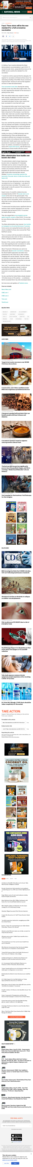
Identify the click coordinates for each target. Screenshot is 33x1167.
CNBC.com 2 (5, 296)
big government (18, 39)
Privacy (4, 1146)
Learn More (6, 1163)
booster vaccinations (18, 251)
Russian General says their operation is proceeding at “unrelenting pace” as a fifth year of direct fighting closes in (16, 890)
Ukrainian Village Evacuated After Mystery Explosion (15, 911)
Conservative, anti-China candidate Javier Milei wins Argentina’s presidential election (16, 388)
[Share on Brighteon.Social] (3, 36)
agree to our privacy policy (9, 1160)
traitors (16, 41)
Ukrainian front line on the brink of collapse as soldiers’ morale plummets (16, 597)
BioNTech (24, 39)
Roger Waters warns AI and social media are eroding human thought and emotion (15, 895)
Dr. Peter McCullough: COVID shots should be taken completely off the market (16, 703)
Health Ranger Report (8, 1044)
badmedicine (12, 39)
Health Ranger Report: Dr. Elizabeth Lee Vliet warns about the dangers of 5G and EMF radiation (16, 649)
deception (26, 40)
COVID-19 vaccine (20, 40)
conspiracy (4, 40)
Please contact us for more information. (10, 737)
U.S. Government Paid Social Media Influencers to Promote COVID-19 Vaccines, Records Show (14, 963)
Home (3, 23)
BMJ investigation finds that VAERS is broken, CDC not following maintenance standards (16, 572)
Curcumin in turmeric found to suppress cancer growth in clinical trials (14, 441)
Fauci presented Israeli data (9, 86)
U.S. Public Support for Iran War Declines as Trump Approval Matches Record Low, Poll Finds (14, 979)
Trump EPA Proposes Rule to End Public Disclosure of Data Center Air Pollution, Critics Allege (15, 953)
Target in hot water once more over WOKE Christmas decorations (15, 363)
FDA (30, 40)
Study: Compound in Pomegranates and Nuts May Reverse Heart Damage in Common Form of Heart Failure (16, 996)
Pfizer (7, 41)
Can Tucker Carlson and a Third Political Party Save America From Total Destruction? (16, 1080)
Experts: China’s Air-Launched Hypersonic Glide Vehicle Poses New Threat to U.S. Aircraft (15, 926)
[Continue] (30, 1125)
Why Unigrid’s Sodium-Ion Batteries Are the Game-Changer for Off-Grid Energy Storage (14, 906)
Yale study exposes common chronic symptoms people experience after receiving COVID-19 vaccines (16, 676)
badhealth (6, 39)
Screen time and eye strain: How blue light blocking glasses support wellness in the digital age (14, 1001)
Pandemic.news (23, 283)
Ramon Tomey (10, 360)
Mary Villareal (10, 32)
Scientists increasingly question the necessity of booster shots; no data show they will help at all (16, 176)
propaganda (11, 41)
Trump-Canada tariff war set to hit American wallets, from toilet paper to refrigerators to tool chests (16, 969)
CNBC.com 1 (5, 292)
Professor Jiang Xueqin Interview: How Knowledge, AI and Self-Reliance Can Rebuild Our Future (16, 1098)
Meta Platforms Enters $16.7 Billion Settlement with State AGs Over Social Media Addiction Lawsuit (15, 901)
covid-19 (14, 40)
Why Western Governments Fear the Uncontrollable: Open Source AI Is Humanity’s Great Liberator (15, 947)
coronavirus (9, 40)
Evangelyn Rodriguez (12, 438)
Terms (8, 1146)
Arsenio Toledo (10, 411)
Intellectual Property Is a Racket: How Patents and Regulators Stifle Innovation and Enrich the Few (14, 958)
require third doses (14, 146)
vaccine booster (21, 41)
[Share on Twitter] (10, 36)
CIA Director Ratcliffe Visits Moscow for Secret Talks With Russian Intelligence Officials (15, 883)
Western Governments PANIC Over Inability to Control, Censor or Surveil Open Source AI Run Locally (15, 1071)
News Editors (10, 464)
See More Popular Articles (16, 1017)
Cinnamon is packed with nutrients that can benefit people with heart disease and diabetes (16, 415)
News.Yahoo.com (6, 289)
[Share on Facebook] (6, 36)
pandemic (4, 41)
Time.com (4, 299)
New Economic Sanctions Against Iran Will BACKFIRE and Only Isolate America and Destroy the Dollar (16, 1107)
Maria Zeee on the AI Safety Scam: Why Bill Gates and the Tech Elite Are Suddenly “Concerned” (16, 985)
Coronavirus (8, 23)
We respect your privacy (16, 1129)
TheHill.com (5, 302)
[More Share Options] (13, 36)
